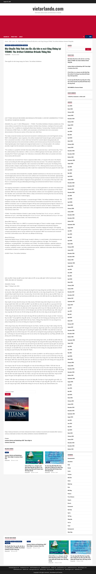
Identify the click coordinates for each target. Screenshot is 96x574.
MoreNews (52, 572)
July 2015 (70, 385)
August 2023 (70, 163)
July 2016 (70, 346)
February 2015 (71, 401)
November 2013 (71, 446)
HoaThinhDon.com (62, 567)
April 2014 (70, 430)
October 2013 (70, 449)
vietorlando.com (48, 8)
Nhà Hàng (70, 490)
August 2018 (70, 266)
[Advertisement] (48, 25)
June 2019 (70, 234)
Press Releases (18, 45)
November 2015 (71, 372)
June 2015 (70, 388)
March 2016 (70, 359)
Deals (69, 465)
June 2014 (70, 423)
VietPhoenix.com (17, 569)
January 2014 (70, 439)
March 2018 (70, 282)
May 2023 (70, 173)
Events (12, 45)
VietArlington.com (69, 569)
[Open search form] (83, 36)
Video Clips (70, 532)
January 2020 (70, 211)
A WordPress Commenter (73, 96)
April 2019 (70, 240)
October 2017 (70, 298)
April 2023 (70, 176)
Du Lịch (69, 468)
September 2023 (71, 160)
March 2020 (70, 205)
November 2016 (71, 333)
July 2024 (70, 128)
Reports (69, 500)
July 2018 (70, 269)
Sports (69, 513)
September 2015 (71, 378)
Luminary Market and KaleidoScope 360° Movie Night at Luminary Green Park (18, 440)
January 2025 (70, 115)
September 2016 (71, 340)
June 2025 (70, 106)
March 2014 (70, 433)
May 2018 (70, 276)
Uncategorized (71, 529)
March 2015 (70, 398)
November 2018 (71, 256)
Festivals (69, 474)
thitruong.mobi (50, 569)
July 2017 (70, 308)
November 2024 (71, 118)
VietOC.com (25, 569)
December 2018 (71, 253)
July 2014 (70, 420)
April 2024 (70, 138)
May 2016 (70, 353)
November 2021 (71, 186)
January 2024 (70, 147)
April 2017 (70, 317)
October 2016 (70, 337)
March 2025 (70, 109)
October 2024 (71, 122)
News (69, 487)
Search (70, 45)
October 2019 (70, 221)
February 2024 (71, 144)
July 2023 (70, 167)
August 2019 (70, 227)
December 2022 (71, 183)
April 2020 (70, 202)
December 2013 (71, 442)
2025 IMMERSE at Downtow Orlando (75, 87)
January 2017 (70, 327)
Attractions (8, 45)
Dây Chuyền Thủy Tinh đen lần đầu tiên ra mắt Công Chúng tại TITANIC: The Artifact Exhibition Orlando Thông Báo (79, 60)
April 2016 (70, 356)
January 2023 (70, 179)
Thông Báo (25, 45)
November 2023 (71, 154)
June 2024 (70, 131)
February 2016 (71, 362)
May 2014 (70, 426)
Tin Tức (69, 522)
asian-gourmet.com (34, 569)
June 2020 (70, 199)
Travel (69, 526)
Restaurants (70, 506)
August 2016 (70, 343)
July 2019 (70, 231)
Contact (21, 36)
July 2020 (70, 195)
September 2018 (71, 263)
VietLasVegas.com (82, 567)
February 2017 (71, 324)
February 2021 (71, 189)
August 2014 (70, 417)
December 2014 (71, 407)
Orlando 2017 (6, 36)
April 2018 (70, 279)
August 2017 (70, 304)
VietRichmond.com (72, 567)
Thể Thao (69, 516)
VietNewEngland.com (14, 567)
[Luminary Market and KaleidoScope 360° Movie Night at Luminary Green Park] (14, 452)
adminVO (8, 54)
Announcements (71, 458)
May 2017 (70, 314)
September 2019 (71, 224)
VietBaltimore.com (45, 567)
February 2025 (71, 112)
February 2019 (71, 247)
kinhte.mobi (43, 569)
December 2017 (71, 292)
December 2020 (71, 192)
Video (90, 36)
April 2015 (70, 394)
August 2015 (70, 381)
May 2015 (70, 391)
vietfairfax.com (78, 569)
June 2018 (70, 272)
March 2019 (70, 243)
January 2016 (70, 365)
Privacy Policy (14, 36)
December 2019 (71, 215)
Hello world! (82, 96)
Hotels (69, 481)
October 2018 (70, 260)
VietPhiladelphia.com (35, 567)
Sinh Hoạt (33, 462)
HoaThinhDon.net (59, 569)
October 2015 (70, 375)
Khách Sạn (70, 484)
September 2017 (71, 301)
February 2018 (71, 285)
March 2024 (70, 141)
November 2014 (71, 410)
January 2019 (70, 250)
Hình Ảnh (70, 477)
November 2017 (71, 295)
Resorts (69, 503)
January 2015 (70, 404)
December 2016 (71, 330)
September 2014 (71, 414)
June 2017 (70, 311)
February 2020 (71, 208)
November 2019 (71, 218)
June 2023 (70, 170)
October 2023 (71, 157)
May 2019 (70, 237)
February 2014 (71, 436)
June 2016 (70, 349)
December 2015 (71, 369)
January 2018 (70, 288)
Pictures (69, 493)
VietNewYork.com (24, 567)
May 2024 (70, 134)
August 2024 (70, 125)
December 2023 (71, 150)
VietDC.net (53, 567)
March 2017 (70, 321)
